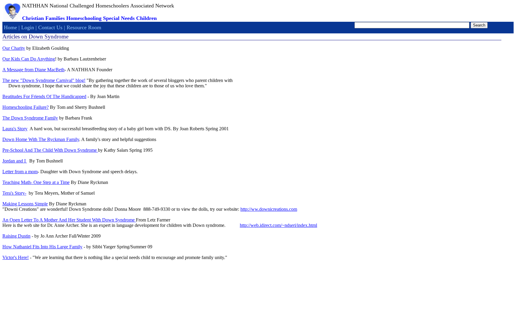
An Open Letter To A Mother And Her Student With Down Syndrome (69, 219)
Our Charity (13, 48)
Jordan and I (14, 160)
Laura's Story (14, 128)
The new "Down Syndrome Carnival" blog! (43, 80)
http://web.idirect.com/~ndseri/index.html (278, 225)
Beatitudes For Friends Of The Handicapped (44, 96)
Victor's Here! (15, 257)
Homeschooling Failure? (25, 107)
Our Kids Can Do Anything (28, 58)
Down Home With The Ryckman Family (40, 139)
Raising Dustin (16, 235)
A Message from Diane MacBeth (33, 69)
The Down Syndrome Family (30, 117)
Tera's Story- (14, 193)
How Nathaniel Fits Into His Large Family (42, 246)
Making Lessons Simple (25, 203)
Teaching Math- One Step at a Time (36, 182)
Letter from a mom (20, 171)
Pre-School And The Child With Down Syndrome (50, 150)
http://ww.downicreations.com (268, 209)
